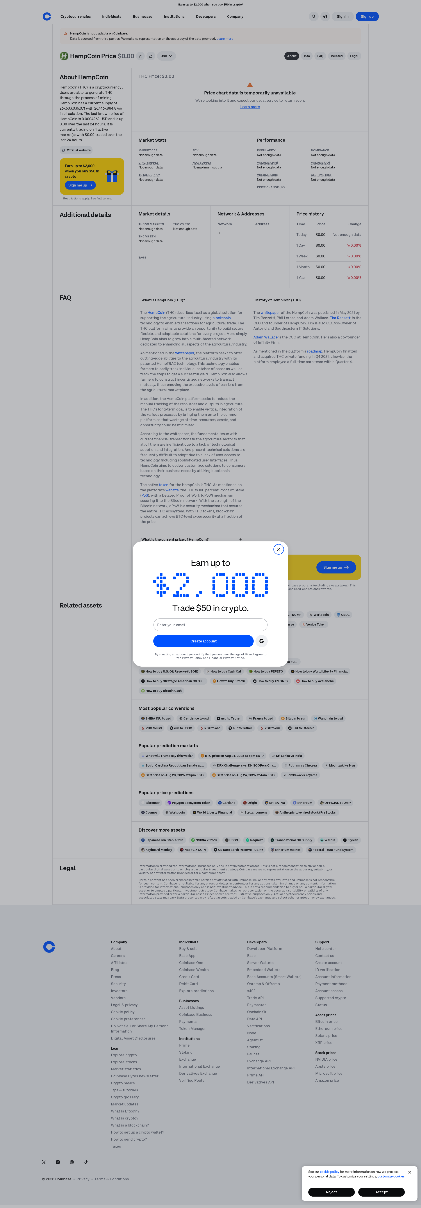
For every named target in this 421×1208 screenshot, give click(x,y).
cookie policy (329, 1172)
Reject (331, 1192)
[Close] (409, 1172)
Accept (381, 1192)
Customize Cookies (391, 1176)
